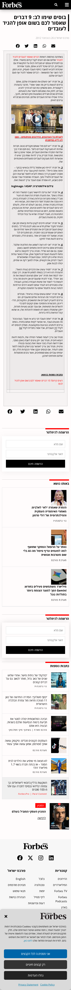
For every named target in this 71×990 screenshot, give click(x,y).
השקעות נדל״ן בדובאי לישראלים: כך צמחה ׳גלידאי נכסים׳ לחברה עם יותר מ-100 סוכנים (27, 786)
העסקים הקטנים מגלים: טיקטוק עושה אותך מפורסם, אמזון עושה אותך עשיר (26, 742)
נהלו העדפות (35, 975)
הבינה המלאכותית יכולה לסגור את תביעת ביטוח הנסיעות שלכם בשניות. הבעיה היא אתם (27, 722)
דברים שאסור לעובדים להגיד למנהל (38, 58)
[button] (6, 916)
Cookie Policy (47, 984)
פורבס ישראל (16, 870)
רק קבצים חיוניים (35, 964)
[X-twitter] (30, 858)
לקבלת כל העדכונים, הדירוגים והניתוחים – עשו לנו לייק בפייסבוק (39, 138)
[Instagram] (41, 858)
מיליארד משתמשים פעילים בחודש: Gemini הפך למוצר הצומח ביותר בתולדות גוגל (45, 590)
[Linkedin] (51, 858)
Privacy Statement (28, 984)
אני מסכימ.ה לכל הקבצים (35, 954)
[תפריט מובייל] (67, 5)
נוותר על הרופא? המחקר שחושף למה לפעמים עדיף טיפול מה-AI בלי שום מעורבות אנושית (44, 551)
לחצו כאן (28, 940)
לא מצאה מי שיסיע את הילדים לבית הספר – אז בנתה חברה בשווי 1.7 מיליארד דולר (27, 764)
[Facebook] (20, 858)
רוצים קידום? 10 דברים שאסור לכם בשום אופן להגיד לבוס (38, 382)
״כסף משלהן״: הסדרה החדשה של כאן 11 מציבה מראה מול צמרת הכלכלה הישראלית (26, 700)
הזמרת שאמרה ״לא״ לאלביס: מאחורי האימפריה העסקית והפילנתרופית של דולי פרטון (48, 511)
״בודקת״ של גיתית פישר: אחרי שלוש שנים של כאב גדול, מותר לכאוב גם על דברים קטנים (26, 678)
